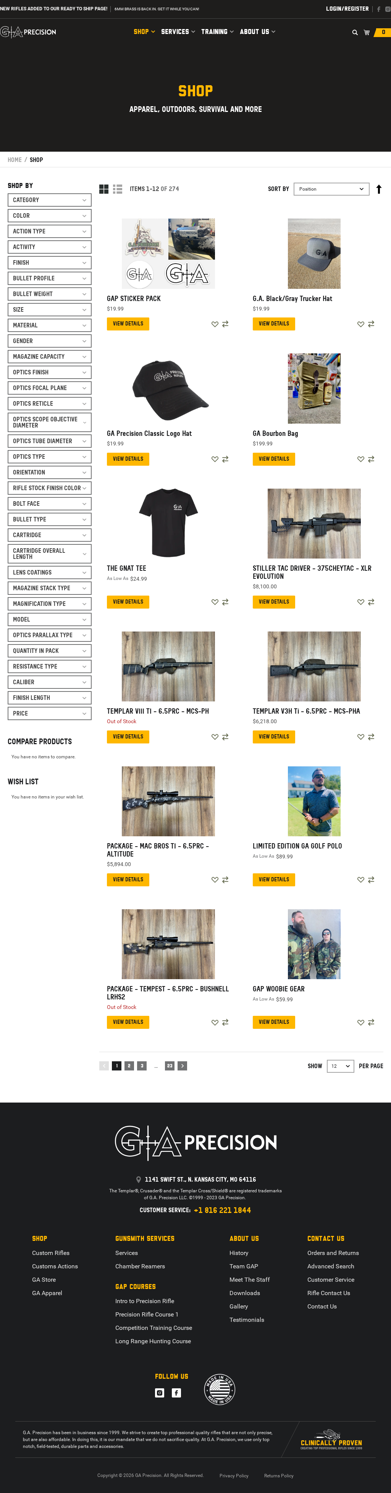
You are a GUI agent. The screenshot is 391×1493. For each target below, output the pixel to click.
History (239, 1253)
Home (15, 160)
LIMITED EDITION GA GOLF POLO (297, 846)
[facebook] (379, 9)
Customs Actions (55, 1266)
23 (169, 1066)
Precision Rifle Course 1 (147, 1314)
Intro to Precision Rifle (144, 1301)
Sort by (278, 189)
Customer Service (330, 1279)
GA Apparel (47, 1293)
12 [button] (334, 1066)
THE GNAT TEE (126, 568)
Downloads (244, 1293)
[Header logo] (28, 32)
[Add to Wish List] (215, 324)
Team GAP (243, 1266)
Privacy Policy (234, 1475)
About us (254, 32)
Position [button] (308, 189)
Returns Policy (279, 1475)
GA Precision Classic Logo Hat (149, 433)
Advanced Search (330, 1266)
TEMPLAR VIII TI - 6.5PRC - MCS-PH (158, 711)
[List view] (117, 189)
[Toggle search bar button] (355, 32)
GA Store (44, 1279)
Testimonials (246, 1319)
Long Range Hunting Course (153, 1341)
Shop (141, 32)
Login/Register (347, 8)
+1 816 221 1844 (222, 1210)
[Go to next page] (182, 1065)
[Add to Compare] (225, 324)
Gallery (238, 1306)
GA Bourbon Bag (275, 433)
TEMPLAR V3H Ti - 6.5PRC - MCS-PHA (306, 711)
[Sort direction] (378, 189)
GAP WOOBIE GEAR (279, 989)
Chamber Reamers (140, 1266)
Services (175, 32)
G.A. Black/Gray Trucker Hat (292, 299)
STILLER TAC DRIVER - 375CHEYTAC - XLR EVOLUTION (312, 572)
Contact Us (322, 1306)
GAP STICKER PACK (134, 299)
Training (214, 32)
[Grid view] (103, 189)
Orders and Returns (333, 1253)
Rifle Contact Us (328, 1293)
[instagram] (388, 9)
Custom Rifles (50, 1253)
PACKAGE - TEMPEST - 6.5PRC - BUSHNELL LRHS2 (168, 993)
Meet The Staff (249, 1279)
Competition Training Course (153, 1327)
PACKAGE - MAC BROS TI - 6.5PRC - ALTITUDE (158, 850)
